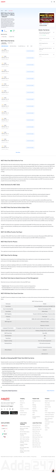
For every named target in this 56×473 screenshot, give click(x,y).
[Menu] (54, 2)
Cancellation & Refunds (18, 456)
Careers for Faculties (24, 408)
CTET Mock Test (35, 433)
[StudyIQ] (4, 431)
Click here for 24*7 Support (7, 406)
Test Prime (47, 427)
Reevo (46, 425)
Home (2, 10)
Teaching (34, 406)
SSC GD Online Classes (24, 431)
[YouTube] (13, 409)
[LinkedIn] (2, 409)
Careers (21, 406)
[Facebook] (10, 409)
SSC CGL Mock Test (36, 435)
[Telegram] (7, 409)
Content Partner (23, 412)
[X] (4, 409)
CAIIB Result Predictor (49, 416)
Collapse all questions (50, 390)
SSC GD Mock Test (36, 427)
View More (18, 152)
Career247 (47, 423)
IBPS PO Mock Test (36, 443)
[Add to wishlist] (47, 23)
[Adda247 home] (3, 1)
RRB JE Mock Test (36, 445)
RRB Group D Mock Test (37, 437)
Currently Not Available (30, 57)
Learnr (46, 429)
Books (46, 410)
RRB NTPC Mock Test (37, 429)
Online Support (23, 414)
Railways (34, 404)
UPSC (33, 412)
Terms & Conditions (26, 456)
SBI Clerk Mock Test (36, 425)
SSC (33, 402)
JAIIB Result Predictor (49, 414)
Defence (34, 408)
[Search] (51, 2)
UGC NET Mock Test (36, 447)
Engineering (34, 410)
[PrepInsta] (4, 434)
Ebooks (46, 408)
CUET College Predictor (50, 412)
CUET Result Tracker (49, 422)
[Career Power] (4, 428)
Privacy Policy (33, 456)
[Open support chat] (53, 470)
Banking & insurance (36, 400)
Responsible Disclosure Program (7, 456)
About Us (22, 400)
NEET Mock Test (35, 441)
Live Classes (47, 404)
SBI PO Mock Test (36, 431)
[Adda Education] (4, 426)
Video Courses (48, 406)
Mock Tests (47, 402)
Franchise (22, 410)
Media (21, 404)
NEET (6, 10)
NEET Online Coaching (24, 439)
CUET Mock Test (35, 439)
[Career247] (4, 437)
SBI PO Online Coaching (25, 426)
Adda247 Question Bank (50, 400)
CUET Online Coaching (24, 437)
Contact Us (22, 402)
